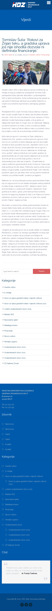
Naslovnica (9, 424)
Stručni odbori (9, 336)
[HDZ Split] (26, 5)
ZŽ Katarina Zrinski (11, 363)
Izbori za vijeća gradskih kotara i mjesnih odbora (23, 298)
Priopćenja (45, 55)
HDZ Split (8, 55)
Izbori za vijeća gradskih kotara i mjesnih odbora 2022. (25, 304)
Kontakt (8, 444)
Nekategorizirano (11, 325)
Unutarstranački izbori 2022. (15, 358)
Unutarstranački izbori (13, 525)
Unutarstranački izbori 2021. (15, 353)
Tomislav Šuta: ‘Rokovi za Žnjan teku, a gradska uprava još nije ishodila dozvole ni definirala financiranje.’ (25, 45)
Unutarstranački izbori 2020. (15, 347)
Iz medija (7, 293)
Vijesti (7, 434)
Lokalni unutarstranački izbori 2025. (18, 309)
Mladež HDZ (9, 314)
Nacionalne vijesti (11, 320)
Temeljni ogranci (10, 342)
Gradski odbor (34, 55)
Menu (48, 2)
